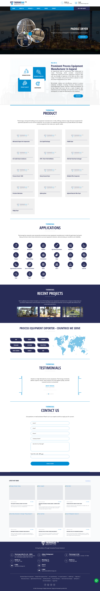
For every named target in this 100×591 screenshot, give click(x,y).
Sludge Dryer (16, 210)
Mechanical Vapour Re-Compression (21, 141)
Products (30, 8)
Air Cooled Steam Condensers (19, 159)
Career (46, 8)
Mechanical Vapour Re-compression (27, 576)
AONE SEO (64, 588)
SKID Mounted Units (46, 578)
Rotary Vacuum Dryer (45, 176)
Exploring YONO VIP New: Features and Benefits (48, 531)
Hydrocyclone (43, 193)
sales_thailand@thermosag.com (49, 570)
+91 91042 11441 (68, 3)
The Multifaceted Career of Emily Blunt (74, 503)
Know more (83, 37)
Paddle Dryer (70, 141)
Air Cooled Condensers (62, 576)
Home (13, 8)
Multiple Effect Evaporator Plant (41, 576)
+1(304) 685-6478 (73, 561)
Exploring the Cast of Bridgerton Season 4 (75, 531)
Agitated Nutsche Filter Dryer (74, 193)
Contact (54, 8)
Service (38, 8)
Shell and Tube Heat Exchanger (74, 159)
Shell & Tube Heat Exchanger (66, 578)
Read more (78, 96)
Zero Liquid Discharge (45, 141)
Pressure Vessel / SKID (18, 176)
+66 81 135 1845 (45, 561)
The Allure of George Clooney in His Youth (19, 503)
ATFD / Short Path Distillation (47, 159)
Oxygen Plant (54, 580)
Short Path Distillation (47, 580)
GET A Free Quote (82, 8)
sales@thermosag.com (83, 3)
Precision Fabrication (17, 193)
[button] (2, 32)
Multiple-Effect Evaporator (73, 176)
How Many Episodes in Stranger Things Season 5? (20, 531)
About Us (21, 8)
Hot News (31, 501)
